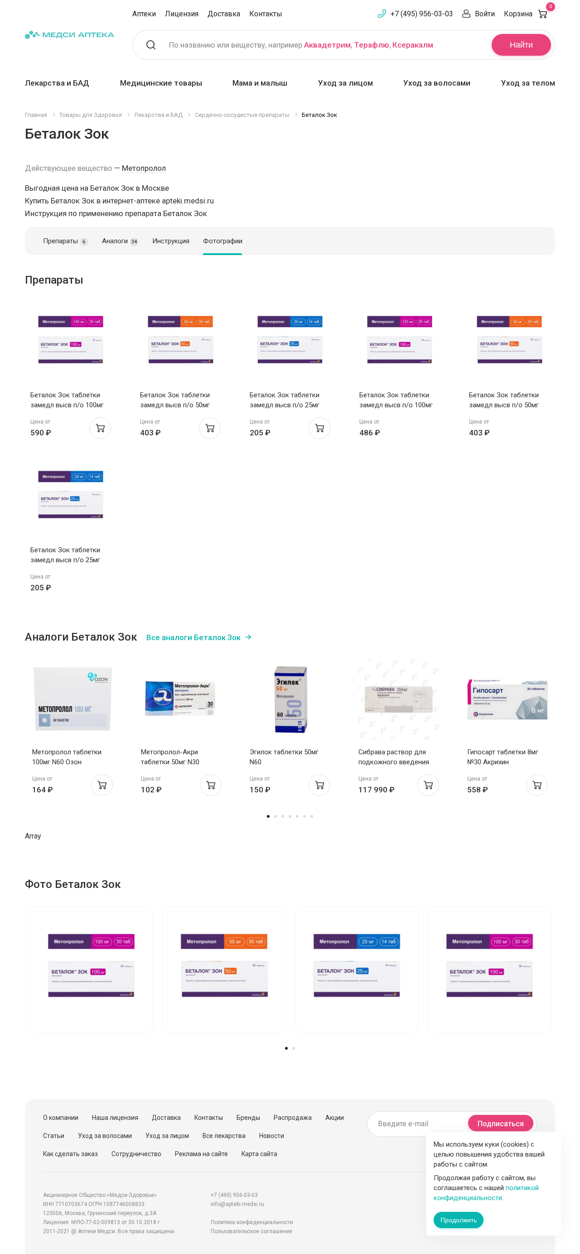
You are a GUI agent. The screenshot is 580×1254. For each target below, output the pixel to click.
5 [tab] (297, 816)
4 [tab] (290, 816)
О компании (60, 1117)
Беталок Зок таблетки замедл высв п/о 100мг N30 (67, 405)
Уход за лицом (345, 82)
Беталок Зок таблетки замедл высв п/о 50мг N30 (175, 405)
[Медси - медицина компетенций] (69, 34)
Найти (521, 44)
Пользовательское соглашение (251, 1231)
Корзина (528, 14)
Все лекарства (224, 1135)
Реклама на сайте (201, 1154)
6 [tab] (304, 816)
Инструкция (170, 241)
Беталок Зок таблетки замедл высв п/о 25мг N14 (284, 405)
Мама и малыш (259, 82)
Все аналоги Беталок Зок (193, 637)
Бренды (248, 1117)
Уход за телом (528, 82)
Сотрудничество (136, 1154)
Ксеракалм (412, 44)
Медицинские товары (161, 82)
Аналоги (119, 241)
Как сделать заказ (70, 1154)
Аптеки (144, 14)
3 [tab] (282, 816)
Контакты (265, 14)
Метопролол (144, 168)
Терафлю (371, 44)
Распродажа (293, 1117)
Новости (271, 1135)
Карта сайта (259, 1154)
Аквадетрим (327, 44)
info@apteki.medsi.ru (237, 1204)
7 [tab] (311, 816)
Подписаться (501, 1123)
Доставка (224, 14)
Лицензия (181, 14)
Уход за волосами (436, 82)
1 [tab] (268, 816)
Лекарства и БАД (57, 82)
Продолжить (458, 1220)
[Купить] (100, 428)
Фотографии (222, 241)
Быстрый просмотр (71, 345)
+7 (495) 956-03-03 (422, 14)
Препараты (64, 241)
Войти (485, 14)
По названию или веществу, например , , (301, 44)
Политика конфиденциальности (252, 1222)
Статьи (53, 1135)
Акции (334, 1117)
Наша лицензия (115, 1117)
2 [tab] (275, 816)
